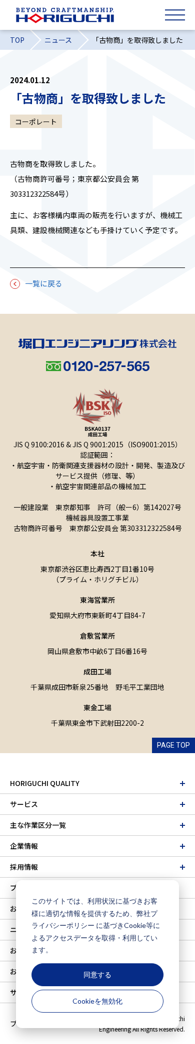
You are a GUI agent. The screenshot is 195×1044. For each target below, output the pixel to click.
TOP (17, 40)
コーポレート (36, 122)
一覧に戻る (43, 283)
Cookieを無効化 (97, 1001)
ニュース (58, 40)
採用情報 (24, 867)
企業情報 (24, 846)
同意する (98, 974)
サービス (24, 804)
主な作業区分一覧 (38, 825)
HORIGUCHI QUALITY (45, 783)
